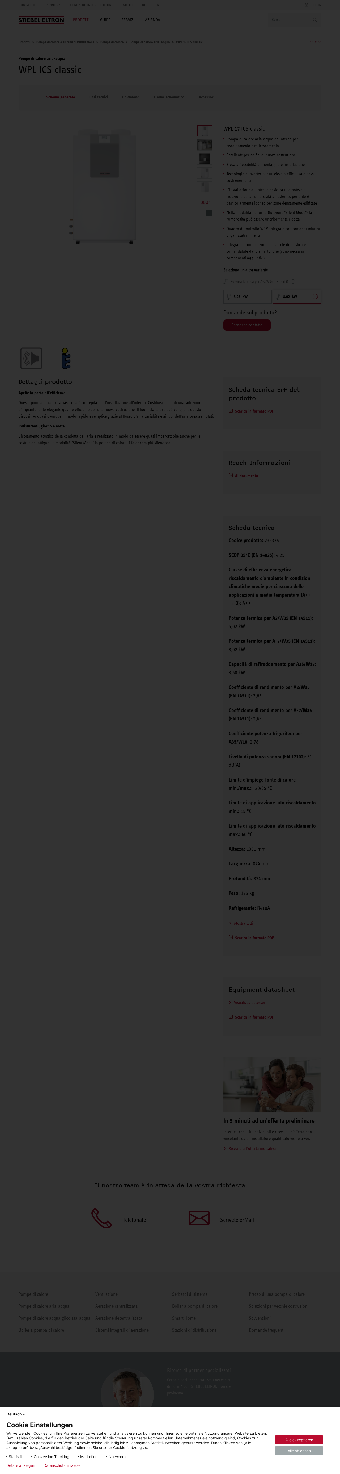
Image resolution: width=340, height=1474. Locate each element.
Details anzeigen (20, 1465)
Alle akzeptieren (299, 1440)
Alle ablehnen (299, 1450)
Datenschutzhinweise (62, 1465)
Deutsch (14, 1414)
